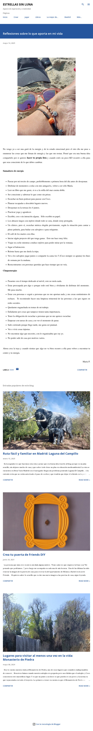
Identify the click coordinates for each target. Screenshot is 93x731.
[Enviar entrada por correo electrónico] (17, 370)
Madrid (68, 17)
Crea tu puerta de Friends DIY (24, 555)
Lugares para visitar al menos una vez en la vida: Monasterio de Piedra (38, 657)
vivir (12, 370)
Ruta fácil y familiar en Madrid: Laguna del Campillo (40, 453)
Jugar (27, 17)
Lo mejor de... (52, 17)
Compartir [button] (82, 370)
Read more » (84, 480)
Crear (16, 17)
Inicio (5, 17)
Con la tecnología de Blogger (47, 724)
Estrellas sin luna (18, 4)
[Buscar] (82, 4)
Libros (38, 17)
